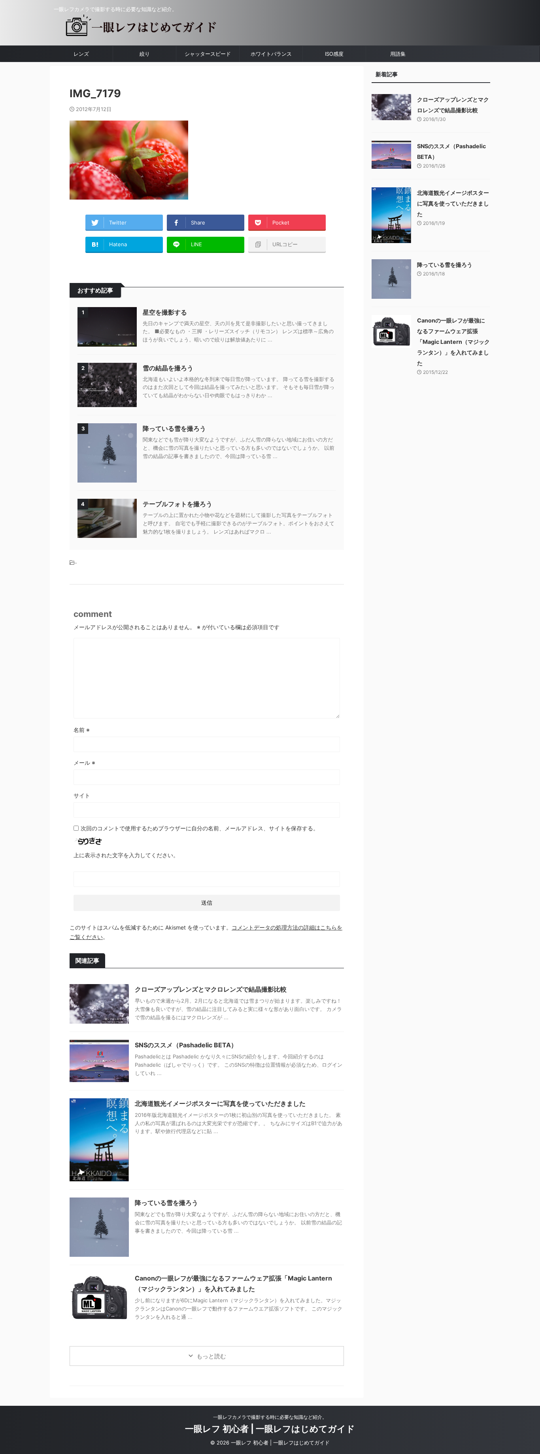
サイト (82, 795)
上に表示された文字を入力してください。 (126, 855)
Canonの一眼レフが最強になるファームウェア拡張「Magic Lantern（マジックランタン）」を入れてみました (453, 341)
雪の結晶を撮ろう (168, 368)
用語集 (398, 54)
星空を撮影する (165, 312)
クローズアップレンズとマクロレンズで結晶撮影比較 (211, 989)
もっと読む (211, 1356)
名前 (82, 729)
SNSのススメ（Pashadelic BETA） (186, 1045)
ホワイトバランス (271, 54)
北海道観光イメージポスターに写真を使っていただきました (220, 1103)
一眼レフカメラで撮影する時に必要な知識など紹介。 (270, 1417)
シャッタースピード (208, 54)
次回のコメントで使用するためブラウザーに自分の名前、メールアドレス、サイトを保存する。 (200, 828)
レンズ (81, 54)
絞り (145, 54)
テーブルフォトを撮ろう (177, 504)
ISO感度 (334, 54)
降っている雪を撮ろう (174, 428)
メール (84, 762)
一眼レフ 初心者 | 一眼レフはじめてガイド (270, 1429)
